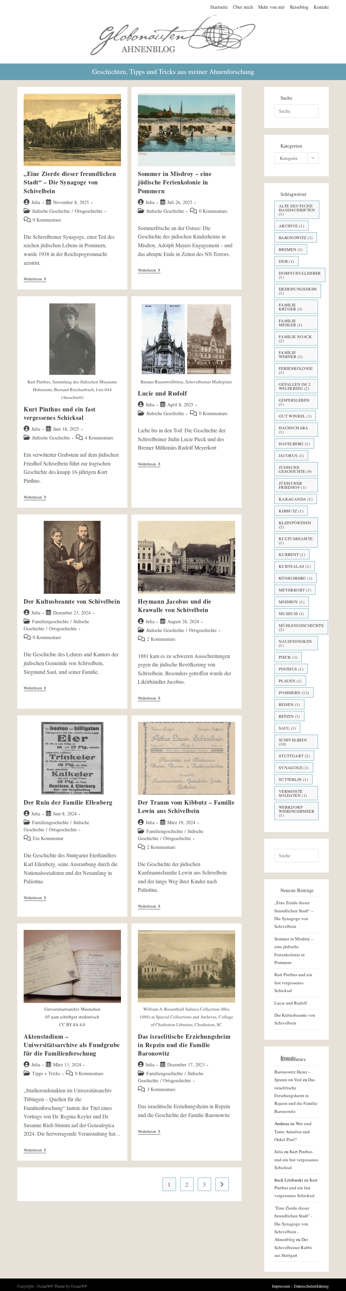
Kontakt (321, 7)
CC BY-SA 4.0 (72, 1024)
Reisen (289, 704)
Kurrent (292, 554)
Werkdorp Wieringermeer (296, 811)
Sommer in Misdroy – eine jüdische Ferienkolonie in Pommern (175, 182)
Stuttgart (294, 755)
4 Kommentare (99, 437)
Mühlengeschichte (301, 627)
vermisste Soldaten (293, 793)
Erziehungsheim (298, 291)
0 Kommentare (47, 220)
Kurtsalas (295, 566)
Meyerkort (295, 589)
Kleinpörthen (295, 524)
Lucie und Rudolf (162, 393)
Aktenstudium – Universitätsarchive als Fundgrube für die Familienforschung (72, 1045)
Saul (287, 728)
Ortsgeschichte (88, 211)
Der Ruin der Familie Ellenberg (68, 802)
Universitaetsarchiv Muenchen (72, 1009)
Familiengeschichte (50, 621)
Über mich (243, 7)
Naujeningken (295, 643)
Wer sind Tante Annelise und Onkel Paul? (293, 1131)
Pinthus (291, 669)
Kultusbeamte (296, 540)
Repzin (289, 716)
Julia (35, 202)
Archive (291, 225)
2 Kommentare (161, 639)
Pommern (294, 692)
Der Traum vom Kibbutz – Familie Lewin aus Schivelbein (186, 806)
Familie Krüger (290, 306)
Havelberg (294, 443)
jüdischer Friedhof (292, 485)
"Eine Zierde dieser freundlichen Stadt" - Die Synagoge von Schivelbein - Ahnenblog (293, 1224)
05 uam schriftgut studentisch (72, 1017)
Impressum (281, 1286)
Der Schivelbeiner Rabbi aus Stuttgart (293, 1247)
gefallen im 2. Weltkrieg (295, 386)
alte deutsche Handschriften (297, 210)
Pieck (288, 657)
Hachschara (293, 429)
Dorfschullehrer (300, 275)
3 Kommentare (161, 1089)
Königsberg (296, 578)
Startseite (219, 7)
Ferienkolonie (296, 370)
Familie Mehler (290, 322)
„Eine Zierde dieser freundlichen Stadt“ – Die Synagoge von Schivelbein (70, 182)
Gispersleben (294, 402)
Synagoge (294, 767)
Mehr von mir (271, 7)
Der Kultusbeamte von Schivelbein (72, 601)
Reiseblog (299, 7)
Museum (291, 613)
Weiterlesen (35, 279)
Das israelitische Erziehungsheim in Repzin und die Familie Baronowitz (184, 1045)
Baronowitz (296, 237)
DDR (286, 261)
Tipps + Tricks (46, 1073)
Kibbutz (291, 510)
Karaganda (296, 499)
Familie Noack (295, 338)
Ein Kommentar (48, 838)
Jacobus (291, 455)
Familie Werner (291, 354)
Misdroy (291, 601)
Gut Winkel (295, 416)
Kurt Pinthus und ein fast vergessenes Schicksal (60, 413)
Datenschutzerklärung (311, 1286)
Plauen (290, 680)
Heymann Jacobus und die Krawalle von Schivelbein (175, 605)
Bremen (291, 249)
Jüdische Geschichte (51, 211)
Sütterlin (293, 779)
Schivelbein (293, 741)
